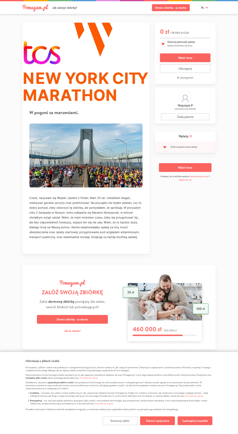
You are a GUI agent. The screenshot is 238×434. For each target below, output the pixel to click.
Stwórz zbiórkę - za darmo (171, 8)
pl (202, 8)
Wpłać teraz (185, 58)
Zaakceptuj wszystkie (195, 421)
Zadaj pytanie (185, 117)
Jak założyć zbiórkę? (64, 8)
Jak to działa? (72, 331)
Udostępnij (185, 69)
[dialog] (119, 393)
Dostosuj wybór (120, 421)
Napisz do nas (185, 179)
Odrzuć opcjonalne (157, 421)
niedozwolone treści (199, 176)
